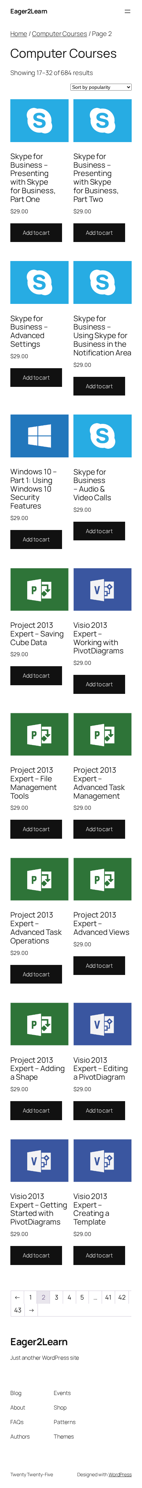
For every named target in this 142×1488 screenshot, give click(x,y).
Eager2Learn (28, 11)
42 (121, 1297)
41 (108, 1297)
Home (18, 33)
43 (17, 1309)
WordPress (120, 1474)
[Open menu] (127, 11)
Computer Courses (59, 33)
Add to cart (36, 232)
